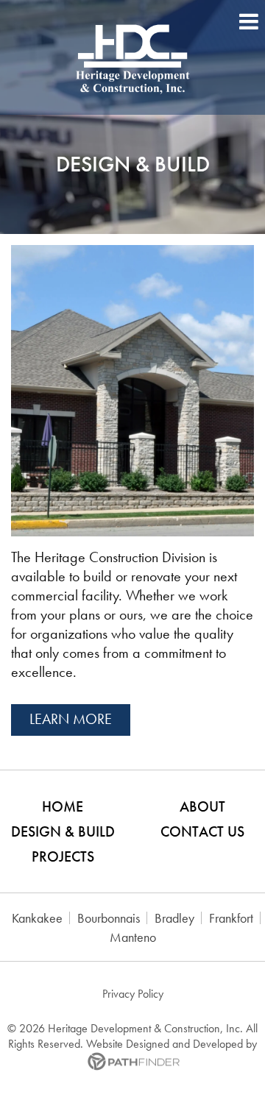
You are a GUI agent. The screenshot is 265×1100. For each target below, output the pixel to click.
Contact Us (202, 831)
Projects (63, 856)
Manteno (133, 937)
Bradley (174, 917)
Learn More (70, 718)
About (202, 806)
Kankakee (37, 917)
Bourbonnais (108, 917)
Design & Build (63, 831)
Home (62, 806)
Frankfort (231, 917)
